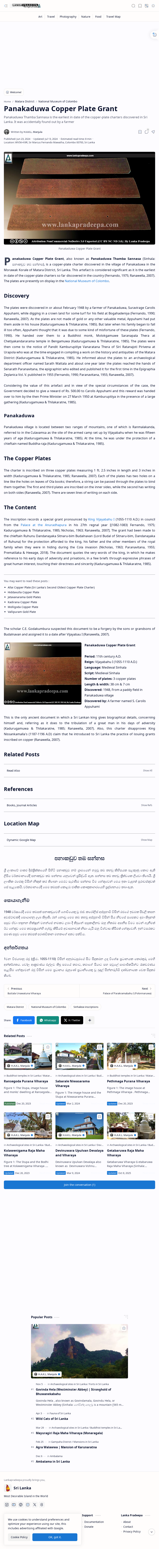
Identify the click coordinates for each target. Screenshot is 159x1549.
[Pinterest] (21, 1505)
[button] (6, 6)
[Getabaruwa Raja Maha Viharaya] (131, 1125)
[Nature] (86, 16)
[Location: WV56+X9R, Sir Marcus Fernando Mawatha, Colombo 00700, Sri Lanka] (49, 142)
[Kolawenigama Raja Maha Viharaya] (28, 1125)
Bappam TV (148, 1541)
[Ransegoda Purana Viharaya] (28, 1056)
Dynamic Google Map (21, 840)
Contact (128, 1526)
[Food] (98, 16)
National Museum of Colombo (87, 281)
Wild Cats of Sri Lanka (52, 1419)
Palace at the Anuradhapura (44, 525)
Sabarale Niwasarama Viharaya (72, 1083)
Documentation (94, 1522)
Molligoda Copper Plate (23, 607)
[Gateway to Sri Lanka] (25, 6)
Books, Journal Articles (22, 805)
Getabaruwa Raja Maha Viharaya (125, 1152)
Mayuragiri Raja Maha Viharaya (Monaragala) (69, 1433)
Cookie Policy (19, 1537)
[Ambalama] (56, 1456)
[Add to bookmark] (47, 1047)
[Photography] (68, 16)
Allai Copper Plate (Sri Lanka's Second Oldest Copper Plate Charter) (51, 587)
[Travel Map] (113, 16)
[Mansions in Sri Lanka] (86, 1441)
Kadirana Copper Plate (22, 602)
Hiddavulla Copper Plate (23, 592)
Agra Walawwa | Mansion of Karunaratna (66, 1447)
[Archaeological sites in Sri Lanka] (77, 1075)
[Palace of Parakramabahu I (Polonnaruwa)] (117, 990)
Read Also (13, 770)
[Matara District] (15, 1006)
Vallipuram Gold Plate (22, 612)
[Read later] (140, 132)
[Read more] (45, 1103)
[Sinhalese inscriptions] (86, 1006)
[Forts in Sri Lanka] (99, 1384)
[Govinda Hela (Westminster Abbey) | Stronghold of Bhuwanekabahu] (79, 1351)
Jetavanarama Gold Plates (24, 597)
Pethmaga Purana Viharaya (128, 1081)
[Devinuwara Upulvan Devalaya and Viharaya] (79, 1125)
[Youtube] (14, 1505)
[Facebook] (7, 1505)
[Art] (40, 16)
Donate (88, 1526)
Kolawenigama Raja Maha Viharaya (24, 1152)
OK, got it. (54, 1537)
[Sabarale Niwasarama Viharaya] (79, 1056)
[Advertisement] (79, 53)
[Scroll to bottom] (151, 1531)
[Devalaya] (102, 1145)
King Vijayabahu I (101, 519)
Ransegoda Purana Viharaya (26, 1081)
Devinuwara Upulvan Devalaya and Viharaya (79, 1152)
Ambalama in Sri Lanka (53, 1461)
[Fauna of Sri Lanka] (60, 1413)
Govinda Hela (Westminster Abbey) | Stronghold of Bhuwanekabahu (73, 1392)
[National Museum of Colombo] (48, 1006)
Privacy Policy (132, 1531)
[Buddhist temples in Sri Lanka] (24, 1075)
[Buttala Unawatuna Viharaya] (42, 990)
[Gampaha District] (62, 1441)
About (127, 1522)
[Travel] (51, 16)
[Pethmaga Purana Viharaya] (131, 1056)
